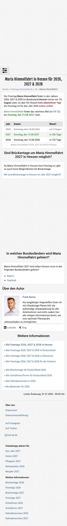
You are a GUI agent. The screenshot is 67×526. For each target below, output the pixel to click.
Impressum (11, 410)
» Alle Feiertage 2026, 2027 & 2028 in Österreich (28, 355)
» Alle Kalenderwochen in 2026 (20, 381)
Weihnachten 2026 (14, 466)
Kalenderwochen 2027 (16, 518)
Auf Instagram (12, 423)
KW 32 (56, 111)
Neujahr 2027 (12, 471)
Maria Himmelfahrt (14, 111)
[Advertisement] (33, 33)
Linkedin (11, 327)
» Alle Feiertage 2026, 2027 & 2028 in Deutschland (29, 350)
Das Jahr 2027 (12, 451)
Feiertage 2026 (13, 487)
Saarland (11, 280)
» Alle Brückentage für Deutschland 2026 (25, 369)
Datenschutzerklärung (16, 415)
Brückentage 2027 (14, 492)
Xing (24, 327)
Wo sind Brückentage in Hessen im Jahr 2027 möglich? (32, 174)
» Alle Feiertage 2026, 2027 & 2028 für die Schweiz (30, 361)
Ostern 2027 (11, 456)
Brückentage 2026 (14, 482)
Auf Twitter (11, 428)
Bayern (10, 276)
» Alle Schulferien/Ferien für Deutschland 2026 (28, 375)
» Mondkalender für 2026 (16, 386)
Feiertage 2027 (13, 498)
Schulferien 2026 (14, 503)
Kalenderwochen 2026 (16, 513)
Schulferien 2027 (14, 508)
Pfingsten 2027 (13, 461)
